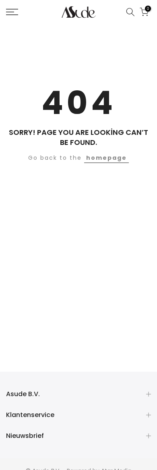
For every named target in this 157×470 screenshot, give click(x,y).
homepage (106, 158)
